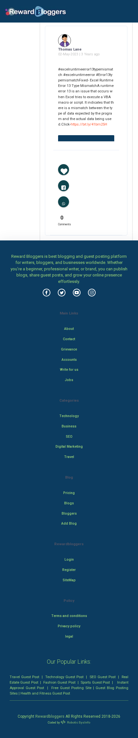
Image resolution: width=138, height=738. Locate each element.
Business (69, 426)
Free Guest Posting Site (71, 688)
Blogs (69, 503)
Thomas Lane (70, 49)
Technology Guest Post (64, 677)
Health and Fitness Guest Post (45, 693)
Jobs (69, 380)
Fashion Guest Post (59, 682)
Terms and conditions (69, 616)
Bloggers (69, 513)
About (69, 329)
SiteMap (69, 580)
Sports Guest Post (95, 682)
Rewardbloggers (50, 716)
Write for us (69, 370)
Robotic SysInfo (78, 722)
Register (69, 570)
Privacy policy (69, 626)
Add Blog (69, 523)
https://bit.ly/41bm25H (89, 124)
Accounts (69, 360)
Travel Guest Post (24, 677)
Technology (69, 416)
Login (69, 559)
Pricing (69, 493)
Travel (69, 457)
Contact (69, 339)
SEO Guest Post (103, 677)
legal (69, 636)
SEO (69, 436)
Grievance (69, 349)
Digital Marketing (69, 446)
